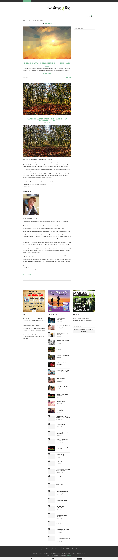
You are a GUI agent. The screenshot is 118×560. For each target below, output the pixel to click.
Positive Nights (50, 16)
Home (25, 16)
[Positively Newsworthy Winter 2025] (51, 448)
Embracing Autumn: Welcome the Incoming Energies (47, 63)
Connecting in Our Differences (61, 477)
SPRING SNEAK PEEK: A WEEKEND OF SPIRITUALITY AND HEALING (63, 418)
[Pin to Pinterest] (69, 77)
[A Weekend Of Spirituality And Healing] (51, 342)
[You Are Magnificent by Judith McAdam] (51, 433)
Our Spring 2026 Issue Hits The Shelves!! (62, 409)
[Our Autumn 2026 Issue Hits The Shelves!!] (51, 327)
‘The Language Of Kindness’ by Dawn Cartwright (61, 380)
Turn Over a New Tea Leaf (62, 522)
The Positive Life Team (81, 553)
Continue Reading (47, 73)
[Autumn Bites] (51, 486)
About (70, 16)
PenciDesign (69, 555)
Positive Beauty (41, 61)
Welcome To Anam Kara (62, 355)
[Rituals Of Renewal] (51, 349)
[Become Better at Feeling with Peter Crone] (51, 471)
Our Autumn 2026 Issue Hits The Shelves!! (63, 326)
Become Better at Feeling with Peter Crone (63, 470)
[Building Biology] (51, 426)
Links (73, 553)
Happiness (35, 61)
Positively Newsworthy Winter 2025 (62, 447)
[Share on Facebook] (66, 77)
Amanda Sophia (49, 64)
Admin (49, 122)
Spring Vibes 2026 (60, 401)
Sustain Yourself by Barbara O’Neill (61, 455)
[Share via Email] (70, 77)
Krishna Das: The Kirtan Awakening (62, 363)
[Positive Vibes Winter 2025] (51, 463)
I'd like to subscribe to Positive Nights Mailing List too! (84, 329)
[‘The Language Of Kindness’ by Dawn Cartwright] (51, 380)
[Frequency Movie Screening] (51, 320)
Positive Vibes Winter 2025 (63, 461)
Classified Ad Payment (66, 553)
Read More (85, 558)
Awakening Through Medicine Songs (61, 507)
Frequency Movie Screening (60, 319)
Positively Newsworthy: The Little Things (62, 440)
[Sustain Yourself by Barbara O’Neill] (51, 456)
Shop (76, 16)
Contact (81, 16)
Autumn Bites (59, 484)
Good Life (30, 61)
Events (58, 16)
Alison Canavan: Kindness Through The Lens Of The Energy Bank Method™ (62, 372)
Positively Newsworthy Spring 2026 (62, 395)
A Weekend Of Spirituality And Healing (62, 341)
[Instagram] (87, 16)
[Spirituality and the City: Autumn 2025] (51, 493)
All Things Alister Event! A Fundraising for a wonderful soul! (47, 120)
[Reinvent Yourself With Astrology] (51, 335)
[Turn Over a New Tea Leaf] (51, 523)
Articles (41, 16)
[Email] (94, 1)
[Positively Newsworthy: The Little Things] (51, 441)
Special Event (49, 116)
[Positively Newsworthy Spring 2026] (51, 396)
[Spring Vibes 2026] (51, 403)
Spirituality (64, 61)
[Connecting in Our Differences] (51, 478)
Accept (79, 558)
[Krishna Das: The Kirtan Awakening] (51, 364)
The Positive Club (32, 16)
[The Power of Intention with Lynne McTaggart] (51, 500)
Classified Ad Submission (55, 553)
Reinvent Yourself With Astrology (62, 334)
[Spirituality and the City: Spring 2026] (51, 388)
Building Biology (60, 424)
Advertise (46, 553)
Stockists (40, 553)
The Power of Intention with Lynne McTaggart (62, 499)
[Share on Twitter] (67, 77)
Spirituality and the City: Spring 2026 (62, 387)
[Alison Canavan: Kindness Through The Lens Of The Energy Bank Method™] (51, 372)
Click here (32, 330)
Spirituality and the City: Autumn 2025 (62, 492)
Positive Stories (49, 61)
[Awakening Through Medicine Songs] (51, 508)
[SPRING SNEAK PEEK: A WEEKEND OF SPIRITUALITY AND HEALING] (51, 418)
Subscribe (64, 16)
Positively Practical (56, 61)
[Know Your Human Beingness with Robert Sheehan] (51, 515)
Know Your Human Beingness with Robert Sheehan (62, 515)
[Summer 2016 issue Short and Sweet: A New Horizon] (51, 531)
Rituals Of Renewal (61, 348)
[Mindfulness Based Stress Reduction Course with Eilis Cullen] (51, 538)
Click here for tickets (27, 274)
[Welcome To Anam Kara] (51, 357)
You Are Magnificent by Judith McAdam (62, 433)
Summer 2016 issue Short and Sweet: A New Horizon (63, 530)
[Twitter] (91, 1)
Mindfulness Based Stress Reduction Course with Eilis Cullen (63, 538)
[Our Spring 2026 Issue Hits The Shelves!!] (51, 410)
